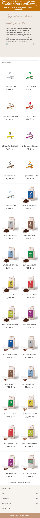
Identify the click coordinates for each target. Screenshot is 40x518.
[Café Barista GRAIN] (29, 343)
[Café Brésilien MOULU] (10, 284)
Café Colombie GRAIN (10, 444)
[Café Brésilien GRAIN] (29, 403)
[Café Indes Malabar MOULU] (29, 314)
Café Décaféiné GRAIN (29, 384)
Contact (5, 498)
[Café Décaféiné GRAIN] (29, 373)
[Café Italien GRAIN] (10, 403)
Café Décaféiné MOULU (10, 265)
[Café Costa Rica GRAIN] (29, 433)
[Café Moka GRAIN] (10, 373)
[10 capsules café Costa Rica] (29, 165)
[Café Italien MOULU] (29, 254)
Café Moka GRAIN (10, 384)
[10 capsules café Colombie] (29, 105)
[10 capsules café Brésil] (10, 135)
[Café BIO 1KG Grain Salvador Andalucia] (29, 462)
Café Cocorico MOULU (29, 206)
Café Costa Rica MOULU (10, 325)
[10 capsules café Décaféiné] (10, 195)
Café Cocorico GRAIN (10, 354)
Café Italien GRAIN (10, 414)
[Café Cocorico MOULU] (29, 195)
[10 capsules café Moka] (10, 105)
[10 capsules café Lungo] (10, 165)
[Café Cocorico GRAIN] (10, 343)
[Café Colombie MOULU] (29, 284)
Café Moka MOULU (30, 235)
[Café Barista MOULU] (10, 224)
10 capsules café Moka (10, 116)
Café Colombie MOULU (29, 295)
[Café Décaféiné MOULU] (10, 254)
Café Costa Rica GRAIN (29, 444)
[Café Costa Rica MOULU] (10, 314)
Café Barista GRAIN (29, 354)
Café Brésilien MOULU (10, 295)
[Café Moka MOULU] (29, 224)
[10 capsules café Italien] (29, 75)
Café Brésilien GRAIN (30, 414)
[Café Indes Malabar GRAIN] (10, 462)
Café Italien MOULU (29, 265)
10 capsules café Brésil (10, 146)
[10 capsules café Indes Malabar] (29, 135)
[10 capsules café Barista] (10, 75)
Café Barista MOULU (10, 235)
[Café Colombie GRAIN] (10, 433)
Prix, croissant (6, 62)
